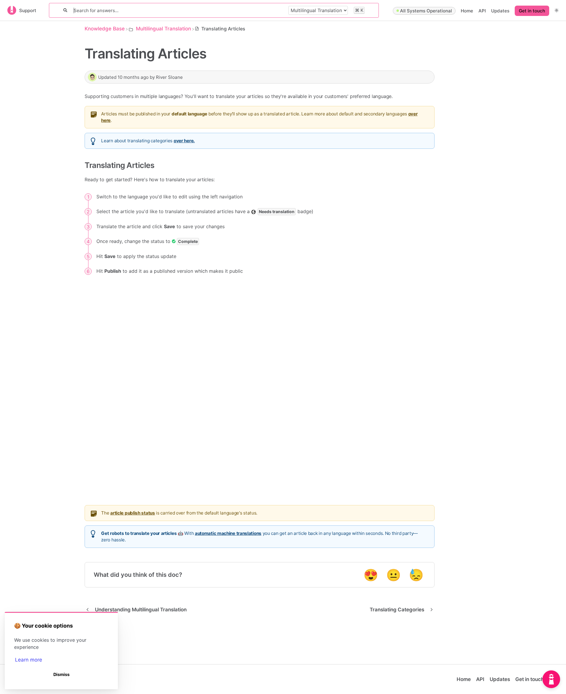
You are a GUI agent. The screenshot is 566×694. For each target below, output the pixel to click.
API (482, 11)
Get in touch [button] (532, 11)
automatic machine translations (228, 533)
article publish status (132, 513)
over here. (184, 140)
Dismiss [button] (61, 674)
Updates (500, 11)
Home (467, 11)
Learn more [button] (28, 660)
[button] (557, 10)
